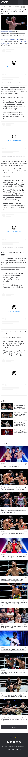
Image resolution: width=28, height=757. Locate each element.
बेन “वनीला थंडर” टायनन (6, 32)
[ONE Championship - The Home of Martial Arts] (4, 2)
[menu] (25, 2)
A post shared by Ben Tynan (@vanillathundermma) (14, 82)
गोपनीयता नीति (10, 749)
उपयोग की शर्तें (18, 749)
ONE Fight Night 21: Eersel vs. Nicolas (11, 39)
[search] (20, 2)
